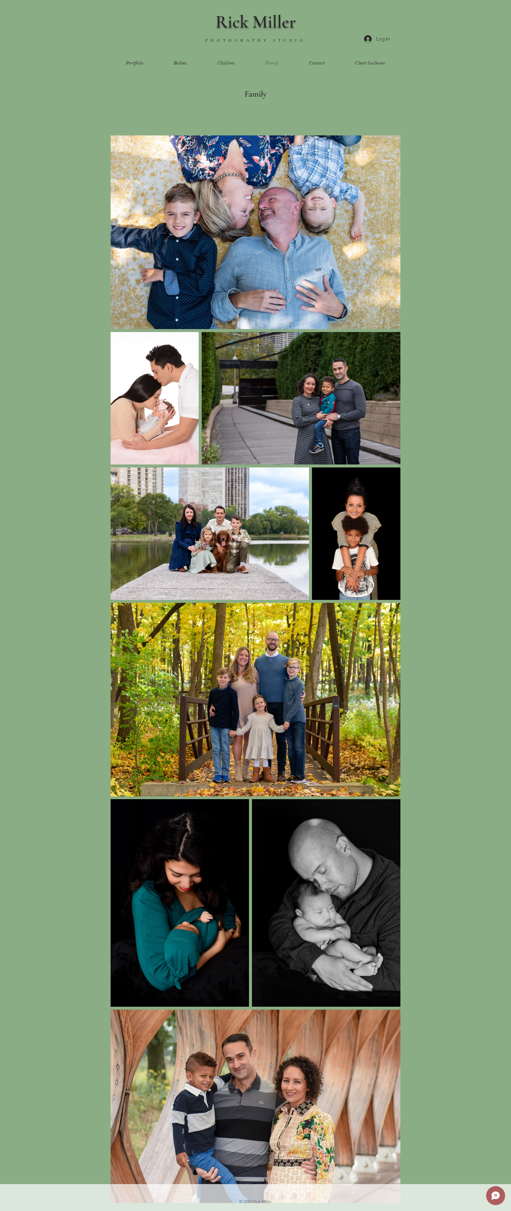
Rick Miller (256, 22)
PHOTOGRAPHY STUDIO (255, 40)
